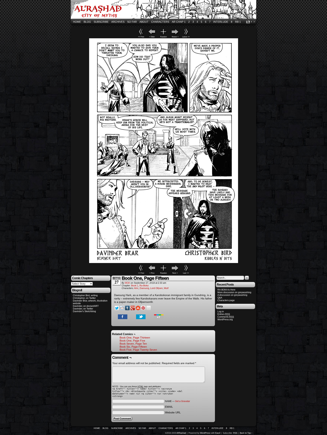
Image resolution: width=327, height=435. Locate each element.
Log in (220, 311)
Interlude (220, 21)
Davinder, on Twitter (83, 308)
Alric (136, 288)
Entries (223, 314)
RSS (248, 22)
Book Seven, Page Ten (133, 343)
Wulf (166, 288)
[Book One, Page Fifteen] (163, 262)
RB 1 (238, 21)
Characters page (226, 300)
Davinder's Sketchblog (84, 311)
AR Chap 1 (179, 21)
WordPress (205, 433)
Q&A (219, 297)
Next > (175, 273)
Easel (217, 433)
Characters (160, 21)
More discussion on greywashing (234, 292)
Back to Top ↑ (246, 433)
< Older (152, 37)
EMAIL (169, 406)
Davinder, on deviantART (86, 306)
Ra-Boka (144, 285)
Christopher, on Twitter (84, 298)
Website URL (173, 412)
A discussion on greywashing (232, 295)
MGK (127, 283)
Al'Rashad (164, 10)
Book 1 (134, 285)
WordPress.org (225, 319)
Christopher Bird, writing (85, 295)
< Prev (152, 273)
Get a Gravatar (182, 401)
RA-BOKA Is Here (226, 289)
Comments (225, 317)
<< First (141, 37)
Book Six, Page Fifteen (133, 346)
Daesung (144, 288)
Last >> (186, 273)
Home (77, 21)
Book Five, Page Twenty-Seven (138, 349)
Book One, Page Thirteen (135, 337)
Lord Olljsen (156, 288)
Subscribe (101, 21)
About (144, 21)
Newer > (175, 37)
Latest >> (186, 37)
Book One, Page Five (132, 340)
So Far (132, 21)
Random (163, 37)
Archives (118, 21)
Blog (87, 21)
